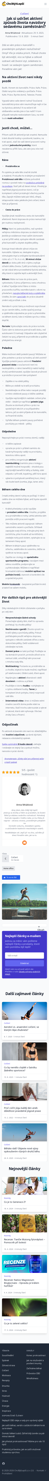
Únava (5, 1401)
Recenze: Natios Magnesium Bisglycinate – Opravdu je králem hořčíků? (21, 1282)
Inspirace (6, 1411)
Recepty (6, 1380)
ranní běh (21, 296)
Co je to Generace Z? (15, 1201)
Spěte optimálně (17, 744)
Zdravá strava (8, 1365)
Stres (4, 1391)
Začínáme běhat (34, 1368)
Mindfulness (32, 1378)
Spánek (5, 1360)
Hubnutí (6, 1396)
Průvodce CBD (33, 1373)
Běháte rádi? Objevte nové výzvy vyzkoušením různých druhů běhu (22, 1150)
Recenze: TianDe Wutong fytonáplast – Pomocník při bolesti (24, 1241)
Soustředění (8, 1355)
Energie (5, 1406)
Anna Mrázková (12, 32)
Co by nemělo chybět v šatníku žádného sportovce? (20, 1069)
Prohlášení (7, 1473)
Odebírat (24, 963)
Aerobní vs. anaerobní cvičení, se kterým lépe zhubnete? (21, 1028)
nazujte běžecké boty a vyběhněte (29, 293)
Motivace (6, 1375)
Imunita (5, 1386)
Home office (8, 868)
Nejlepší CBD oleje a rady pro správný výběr (22, 1420)
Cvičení (24, 13)
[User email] (24, 842)
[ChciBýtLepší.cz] (13, 3)
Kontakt (40, 1470)
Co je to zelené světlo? (16, 1323)
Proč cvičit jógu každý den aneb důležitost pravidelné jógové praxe (22, 1109)
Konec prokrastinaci (36, 1355)
